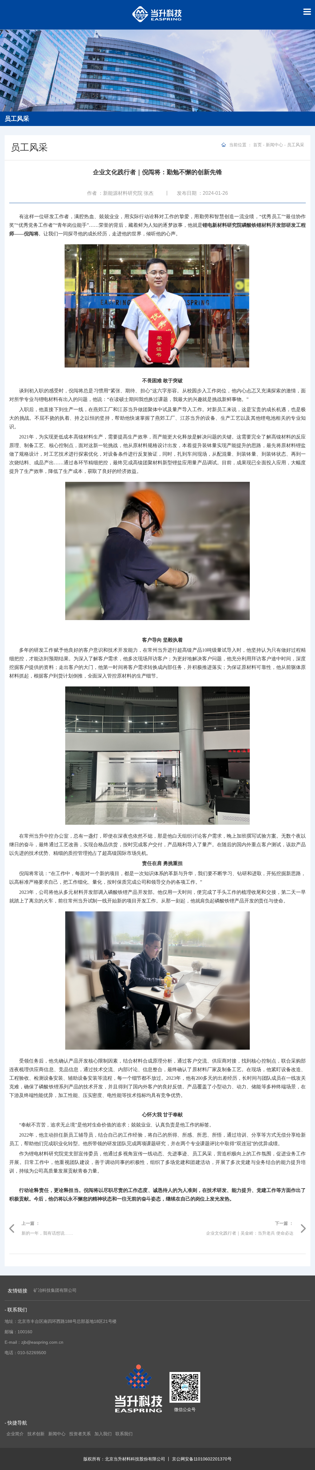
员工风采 (295, 144)
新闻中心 (274, 144)
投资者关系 (80, 1433)
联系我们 (124, 1433)
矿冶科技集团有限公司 (55, 1290)
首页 (257, 144)
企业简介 (15, 1433)
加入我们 (103, 1433)
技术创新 (36, 1433)
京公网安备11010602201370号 (202, 1458)
